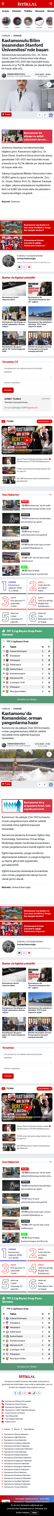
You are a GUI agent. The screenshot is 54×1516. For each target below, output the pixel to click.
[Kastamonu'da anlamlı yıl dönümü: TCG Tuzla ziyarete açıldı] (40, 313)
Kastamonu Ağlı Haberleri (15, 1437)
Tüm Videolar (43, 421)
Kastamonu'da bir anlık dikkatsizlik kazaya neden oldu (36, 507)
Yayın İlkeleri (29, 1429)
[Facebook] (15, 1393)
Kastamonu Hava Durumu (16, 1404)
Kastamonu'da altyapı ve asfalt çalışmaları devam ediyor (14, 324)
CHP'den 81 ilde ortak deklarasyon (35, 559)
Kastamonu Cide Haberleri (15, 1452)
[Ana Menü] (3, 4)
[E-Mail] (19, 267)
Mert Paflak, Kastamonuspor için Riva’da (34, 572)
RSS (7, 1502)
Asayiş (5, 11)
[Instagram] (24, 267)
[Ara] (51, 4)
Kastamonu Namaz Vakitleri (16, 1407)
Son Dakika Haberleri (14, 1419)
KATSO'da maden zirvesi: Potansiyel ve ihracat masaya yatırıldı (40, 349)
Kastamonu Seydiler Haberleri (17, 1481)
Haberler (6, 36)
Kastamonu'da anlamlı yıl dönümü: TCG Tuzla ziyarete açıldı (40, 324)
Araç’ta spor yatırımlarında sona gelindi (34, 533)
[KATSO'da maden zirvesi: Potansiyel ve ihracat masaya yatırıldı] (40, 338)
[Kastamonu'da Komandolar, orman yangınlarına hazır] (27, 765)
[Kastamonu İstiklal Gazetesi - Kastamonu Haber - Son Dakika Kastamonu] (27, 4)
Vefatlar (25, 515)
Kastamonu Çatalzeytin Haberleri (18, 1449)
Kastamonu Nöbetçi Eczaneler (18, 1401)
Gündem (16, 11)
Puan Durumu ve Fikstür (15, 1413)
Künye (17, 1429)
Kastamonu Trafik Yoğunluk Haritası (20, 1410)
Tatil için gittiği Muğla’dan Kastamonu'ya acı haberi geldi (45, 604)
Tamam (34, 1513)
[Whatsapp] (39, 1393)
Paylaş (7, 114)
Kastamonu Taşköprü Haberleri (17, 1484)
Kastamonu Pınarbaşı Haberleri (17, 1475)
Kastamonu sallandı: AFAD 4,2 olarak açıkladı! (15, 588)
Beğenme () (31, 408)
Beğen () (19, 408)
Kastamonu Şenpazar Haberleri (17, 1478)
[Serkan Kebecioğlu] (8, 261)
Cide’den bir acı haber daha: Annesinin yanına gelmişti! (44, 588)
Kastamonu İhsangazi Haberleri (17, 1466)
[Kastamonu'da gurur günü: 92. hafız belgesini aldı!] (14, 338)
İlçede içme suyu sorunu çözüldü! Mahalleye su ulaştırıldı (35, 546)
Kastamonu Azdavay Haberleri (17, 1443)
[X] (20, 1393)
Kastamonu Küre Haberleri (15, 1472)
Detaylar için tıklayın (27, 699)
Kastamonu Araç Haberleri (15, 1440)
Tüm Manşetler (11, 1416)
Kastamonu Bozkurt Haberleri (16, 1446)
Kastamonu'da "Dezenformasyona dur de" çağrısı (39, 300)
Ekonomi (39, 11)
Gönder (8, 390)
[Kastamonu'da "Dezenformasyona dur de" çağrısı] (40, 289)
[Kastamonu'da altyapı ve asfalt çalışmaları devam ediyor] (14, 313)
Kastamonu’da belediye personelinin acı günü (36, 520)
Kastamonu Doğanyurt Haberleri (18, 1461)
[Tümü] (50, 495)
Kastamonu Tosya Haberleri (16, 1487)
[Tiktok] (34, 1393)
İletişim (7, 1429)
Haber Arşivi (10, 1422)
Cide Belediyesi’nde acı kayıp (45, 619)
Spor (24, 567)
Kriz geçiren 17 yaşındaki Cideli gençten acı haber (18, 604)
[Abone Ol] (50, 115)
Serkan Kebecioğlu (26, 259)
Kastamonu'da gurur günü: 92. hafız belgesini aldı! (13, 349)
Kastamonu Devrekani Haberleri (17, 1458)
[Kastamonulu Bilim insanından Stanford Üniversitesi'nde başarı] (27, 95)
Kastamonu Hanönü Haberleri (16, 1464)
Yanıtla (9, 408)
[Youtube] (29, 267)
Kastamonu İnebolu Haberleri (16, 1469)
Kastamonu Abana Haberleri (16, 1434)
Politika (28, 11)
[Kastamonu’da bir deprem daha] (14, 289)
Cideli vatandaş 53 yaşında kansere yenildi (17, 619)
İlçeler (25, 528)
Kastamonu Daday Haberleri (16, 1455)
